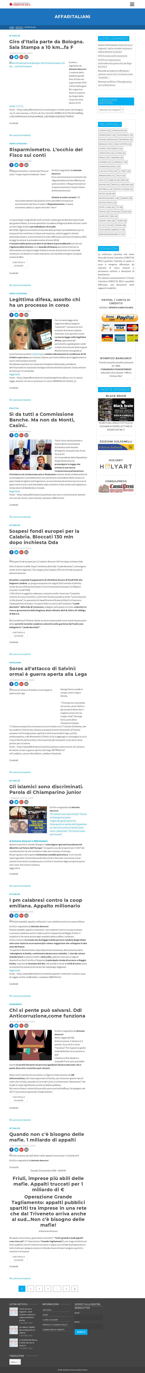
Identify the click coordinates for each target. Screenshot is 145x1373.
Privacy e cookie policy (55, 1324)
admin (30, 53)
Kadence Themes (82, 1370)
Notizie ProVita (107, 202)
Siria (113, 216)
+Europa (104, 130)
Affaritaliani (119, 130)
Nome (77, 1322)
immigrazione (106, 175)
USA (110, 225)
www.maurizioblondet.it (112, 234)
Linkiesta (114, 180)
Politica (14, 408)
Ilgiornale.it (120, 162)
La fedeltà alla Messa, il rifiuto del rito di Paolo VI (28, 1343)
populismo (15, 662)
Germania (117, 157)
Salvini (103, 216)
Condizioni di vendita (54, 1329)
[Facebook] (11, 57)
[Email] (26, 57)
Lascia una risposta (21, 135)
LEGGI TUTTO (16, 106)
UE (102, 225)
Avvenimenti (15, 1004)
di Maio (120, 153)
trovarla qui (37, 354)
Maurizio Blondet (109, 198)
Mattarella (105, 189)
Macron (104, 184)
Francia (104, 157)
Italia (120, 175)
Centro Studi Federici (110, 148)
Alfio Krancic (125, 135)
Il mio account (50, 1319)
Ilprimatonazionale (109, 166)
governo (104, 162)
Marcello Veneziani (122, 184)
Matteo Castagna (124, 189)
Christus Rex (106, 153)
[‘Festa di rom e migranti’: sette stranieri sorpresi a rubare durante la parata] (13, 1311)
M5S (125, 180)
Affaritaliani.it (107, 135)
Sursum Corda (107, 221)
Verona (120, 225)
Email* (77, 1313)
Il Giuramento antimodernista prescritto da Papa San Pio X (115, 63)
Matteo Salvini (107, 193)
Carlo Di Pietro (122, 144)
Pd (119, 207)
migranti (126, 198)
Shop (45, 1315)
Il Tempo (124, 171)
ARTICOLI (47, 1310)
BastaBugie (126, 139)
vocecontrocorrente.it (111, 230)
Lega (102, 180)
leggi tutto (14, 374)
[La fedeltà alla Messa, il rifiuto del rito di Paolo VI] (13, 1342)
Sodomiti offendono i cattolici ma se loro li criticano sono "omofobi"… (115, 74)
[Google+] (21, 57)
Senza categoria (18, 143)
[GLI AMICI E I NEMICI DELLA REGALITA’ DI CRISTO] (13, 1330)
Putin (116, 212)
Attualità (14, 36)
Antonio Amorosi (108, 139)
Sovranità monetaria (117, 55)
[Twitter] (16, 57)
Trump (121, 221)
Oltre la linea (106, 207)
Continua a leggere (18, 264)
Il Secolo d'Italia (108, 171)
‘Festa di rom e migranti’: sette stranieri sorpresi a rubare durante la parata (115, 48)
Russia (126, 212)
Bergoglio (105, 144)
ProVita (104, 212)
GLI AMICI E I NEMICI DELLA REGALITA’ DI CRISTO (27, 1330)
